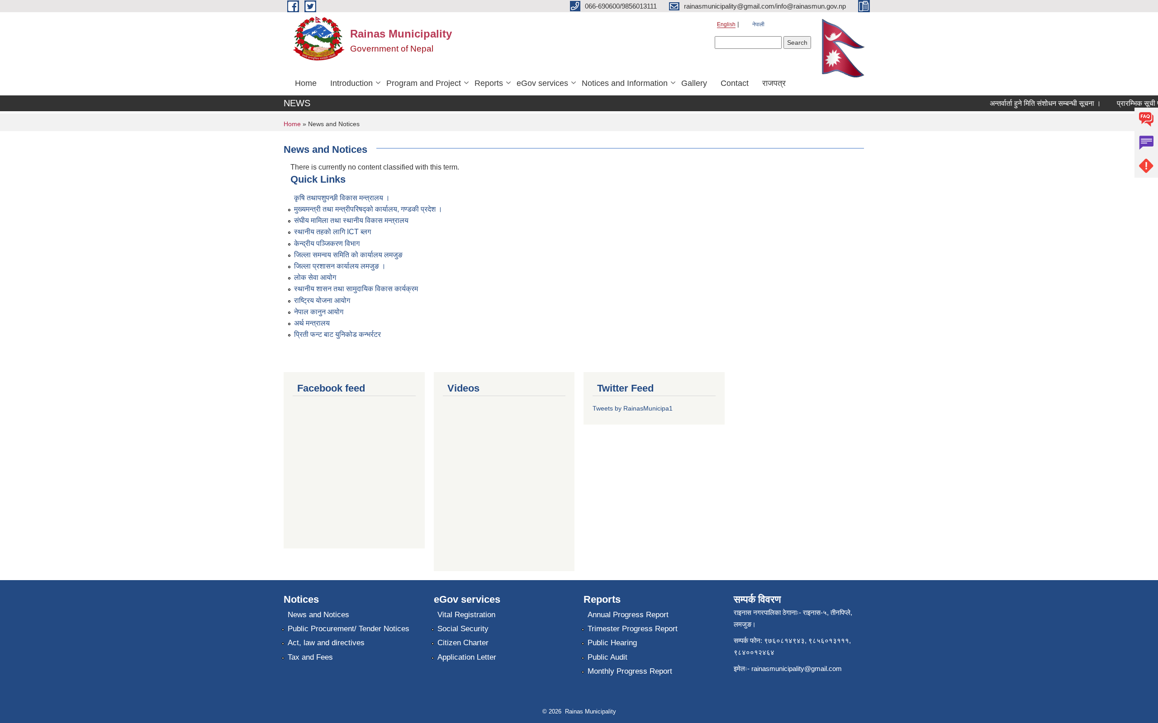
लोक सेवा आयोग (315, 277)
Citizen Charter (463, 642)
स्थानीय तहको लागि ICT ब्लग (332, 232)
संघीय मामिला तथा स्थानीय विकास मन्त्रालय (351, 220)
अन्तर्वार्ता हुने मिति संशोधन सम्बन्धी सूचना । (1036, 103)
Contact (735, 83)
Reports (489, 83)
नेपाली (758, 24)
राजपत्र (774, 83)
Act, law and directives (326, 642)
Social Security (463, 628)
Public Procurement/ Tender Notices (348, 628)
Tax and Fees (310, 657)
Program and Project (423, 83)
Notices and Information (625, 83)
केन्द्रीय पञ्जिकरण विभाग (327, 243)
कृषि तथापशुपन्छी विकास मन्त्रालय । (342, 198)
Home (306, 83)
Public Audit (607, 657)
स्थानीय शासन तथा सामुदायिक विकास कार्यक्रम (356, 289)
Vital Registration (466, 614)
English (726, 24)
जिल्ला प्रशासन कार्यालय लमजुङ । (340, 266)
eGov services (542, 83)
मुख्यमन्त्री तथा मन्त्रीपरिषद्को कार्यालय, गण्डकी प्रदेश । (368, 209)
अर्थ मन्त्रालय (312, 323)
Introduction (351, 83)
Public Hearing (612, 642)
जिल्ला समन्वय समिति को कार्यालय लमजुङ (348, 255)
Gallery (694, 83)
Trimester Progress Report (633, 628)
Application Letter (466, 657)
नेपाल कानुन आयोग (318, 312)
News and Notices (318, 614)
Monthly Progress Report (630, 671)
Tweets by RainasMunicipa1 (633, 408)
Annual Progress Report (628, 614)
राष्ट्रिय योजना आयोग (322, 300)
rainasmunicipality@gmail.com (796, 668)
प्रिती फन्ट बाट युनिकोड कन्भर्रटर (337, 334)
